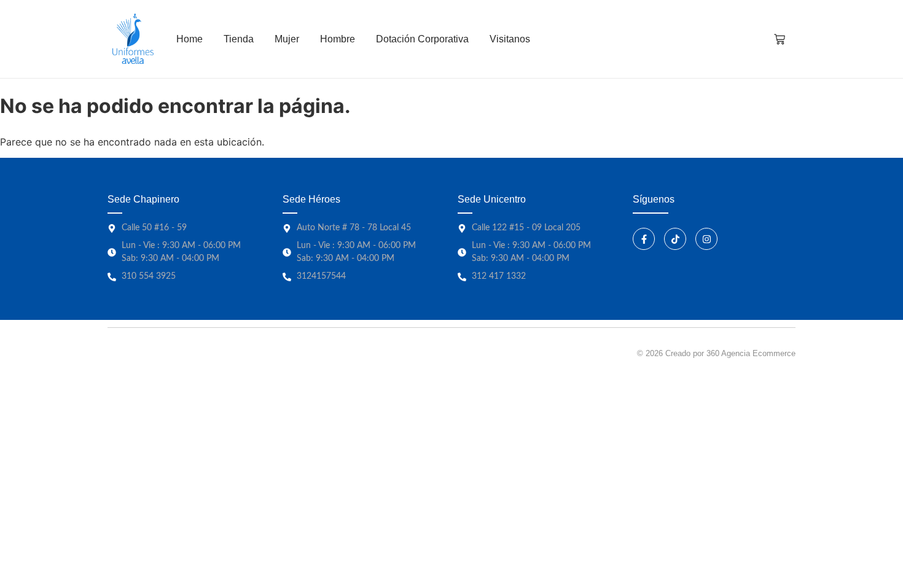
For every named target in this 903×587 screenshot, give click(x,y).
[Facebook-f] (644, 239)
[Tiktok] (675, 239)
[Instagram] (706, 239)
